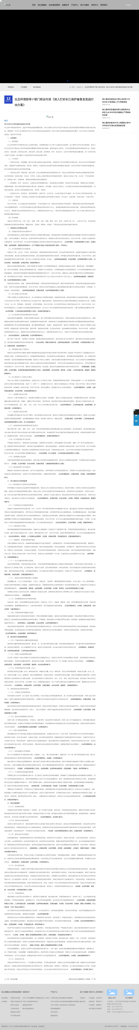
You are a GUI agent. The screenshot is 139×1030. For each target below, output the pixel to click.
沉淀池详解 (14, 979)
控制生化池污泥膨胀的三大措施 (79, 979)
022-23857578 (117, 1006)
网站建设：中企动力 (127, 1026)
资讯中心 (80, 87)
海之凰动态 (37, 87)
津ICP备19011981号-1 (112, 1026)
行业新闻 (24, 87)
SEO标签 (34, 1026)
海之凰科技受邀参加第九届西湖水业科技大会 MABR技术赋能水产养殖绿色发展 (116, 112)
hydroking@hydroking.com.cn (122, 1012)
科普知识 (11, 87)
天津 (135, 1026)
